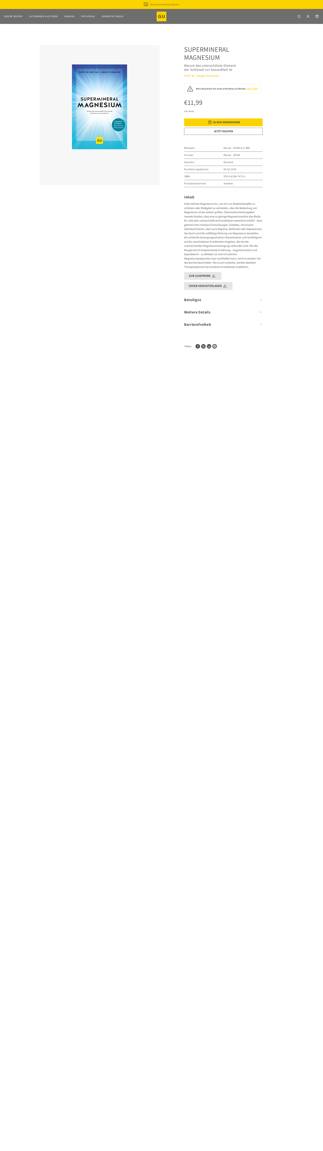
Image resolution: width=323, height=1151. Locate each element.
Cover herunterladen (205, 286)
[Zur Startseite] (161, 16)
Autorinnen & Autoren (43, 16)
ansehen (228, 183)
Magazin (69, 16)
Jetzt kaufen (223, 131)
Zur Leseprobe (200, 276)
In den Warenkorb (226, 122)
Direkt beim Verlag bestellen (164, 4)
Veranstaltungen (112, 16)
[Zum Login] (308, 16)
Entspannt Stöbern (164, 10)
